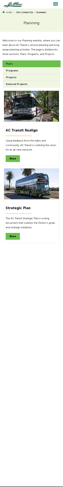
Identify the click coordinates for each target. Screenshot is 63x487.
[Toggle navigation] (55, 4)
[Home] (11, 4)
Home (9, 12)
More (13, 158)
